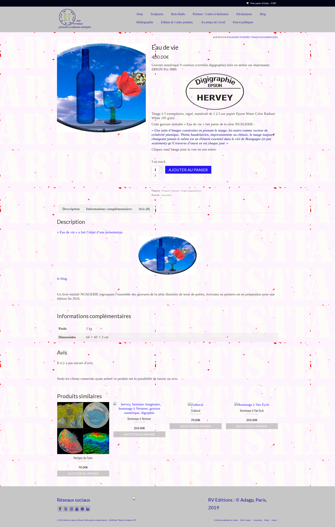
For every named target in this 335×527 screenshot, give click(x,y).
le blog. (62, 278)
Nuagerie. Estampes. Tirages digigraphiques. (253, 37)
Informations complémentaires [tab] (109, 209)
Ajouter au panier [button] (83, 473)
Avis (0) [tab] (144, 209)
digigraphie (166, 195)
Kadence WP (131, 520)
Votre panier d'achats (263, 3)
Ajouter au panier (188, 169)
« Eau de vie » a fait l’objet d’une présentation (90, 232)
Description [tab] (71, 209)
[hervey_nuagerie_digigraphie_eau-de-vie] (101, 87)
